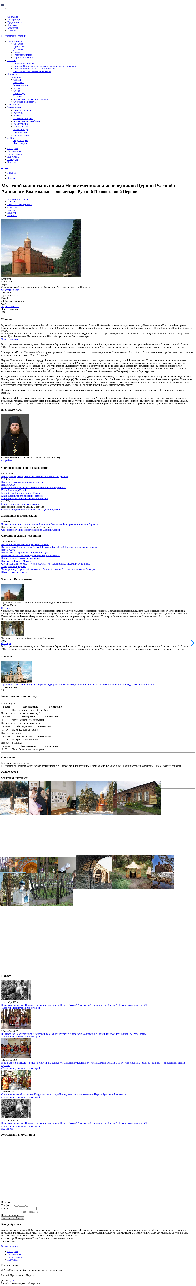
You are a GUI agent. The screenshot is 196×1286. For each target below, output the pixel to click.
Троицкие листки (22, 55)
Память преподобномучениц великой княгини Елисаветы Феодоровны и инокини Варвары (49, 524)
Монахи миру (20, 129)
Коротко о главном (23, 57)
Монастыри (13, 104)
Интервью (18, 82)
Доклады (18, 49)
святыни (11, 201)
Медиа (10, 137)
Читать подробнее (10, 339)
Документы (13, 25)
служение (12, 207)
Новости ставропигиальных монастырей (34, 68)
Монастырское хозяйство (26, 121)
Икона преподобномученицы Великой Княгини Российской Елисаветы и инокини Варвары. (50, 547)
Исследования (20, 124)
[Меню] (2, 5)
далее (13, 1280)
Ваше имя (6, 1202)
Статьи (17, 79)
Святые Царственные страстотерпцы (20, 504)
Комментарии (20, 85)
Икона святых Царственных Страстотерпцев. (25, 552)
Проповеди (19, 46)
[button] (192, 643)
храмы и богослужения (19, 204)
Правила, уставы (22, 135)
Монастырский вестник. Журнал (30, 99)
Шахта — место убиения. (14, 572)
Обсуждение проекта (24, 101)
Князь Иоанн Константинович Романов (22, 495)
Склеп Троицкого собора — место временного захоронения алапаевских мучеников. (45, 563)
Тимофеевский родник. (13, 566)
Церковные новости (23, 63)
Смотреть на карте (11, 290)
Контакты (12, 30)
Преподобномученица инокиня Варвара (22, 482)
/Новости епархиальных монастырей (20, 1007)
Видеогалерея (20, 140)
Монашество (14, 107)
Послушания (20, 132)
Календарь (12, 28)
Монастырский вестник (13, 36)
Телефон (5, 1205)
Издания (17, 96)
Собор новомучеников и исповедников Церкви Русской (30, 509)
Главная (11, 172)
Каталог (11, 178)
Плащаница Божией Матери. (16, 561)
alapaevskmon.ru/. (10, 306)
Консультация (20, 126)
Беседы (17, 88)
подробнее (6, 460)
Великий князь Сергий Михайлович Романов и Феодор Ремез (33, 487)
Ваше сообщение (10, 1215)
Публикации (14, 77)
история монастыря (17, 199)
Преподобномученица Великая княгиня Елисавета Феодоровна (34, 476)
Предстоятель (14, 41)
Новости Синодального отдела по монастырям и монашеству (45, 66)
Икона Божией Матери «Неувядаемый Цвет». (25, 544)
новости (11, 212)
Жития (17, 115)
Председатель (14, 22)
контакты (12, 215)
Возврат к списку (10, 1246)
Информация (14, 19)
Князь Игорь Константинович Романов (21, 493)
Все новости (7, 1128)
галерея (11, 210)
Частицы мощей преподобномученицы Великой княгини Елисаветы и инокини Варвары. (48, 569)
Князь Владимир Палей (13, 490)
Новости (11, 60)
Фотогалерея (20, 143)
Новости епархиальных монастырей (32, 71)
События (18, 43)
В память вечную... (23, 118)
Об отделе (12, 16)
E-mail (4, 1208)
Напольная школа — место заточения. (21, 558)
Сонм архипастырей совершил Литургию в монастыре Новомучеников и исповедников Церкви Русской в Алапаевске (63, 1094)
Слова (16, 52)
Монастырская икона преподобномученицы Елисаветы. (30, 555)
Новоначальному (22, 110)
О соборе (6, 608)
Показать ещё (8, 484)
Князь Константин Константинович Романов (24, 498)
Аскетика (18, 113)
